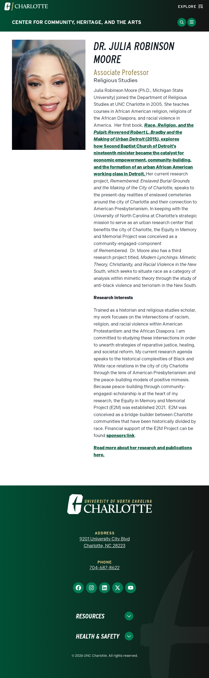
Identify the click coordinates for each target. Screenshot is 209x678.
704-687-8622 (104, 567)
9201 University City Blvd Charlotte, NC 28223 (104, 542)
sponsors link (120, 435)
